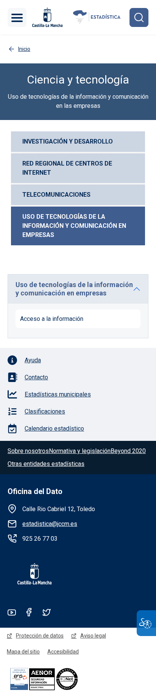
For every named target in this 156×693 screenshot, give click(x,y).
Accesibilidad (63, 652)
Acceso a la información (51, 318)
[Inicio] (97, 17)
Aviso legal (93, 636)
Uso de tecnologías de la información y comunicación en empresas (75, 225)
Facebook (29, 612)
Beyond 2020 (128, 451)
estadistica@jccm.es (49, 523)
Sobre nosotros (28, 451)
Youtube (11, 612)
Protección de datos (40, 636)
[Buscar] (138, 17)
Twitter (46, 612)
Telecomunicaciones (56, 194)
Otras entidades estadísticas (46, 463)
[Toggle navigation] (17, 17)
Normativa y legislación (80, 451)
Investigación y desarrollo (67, 141)
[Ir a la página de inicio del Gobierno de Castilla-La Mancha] (46, 17)
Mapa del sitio (23, 652)
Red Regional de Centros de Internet (68, 168)
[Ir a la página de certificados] (57, 678)
